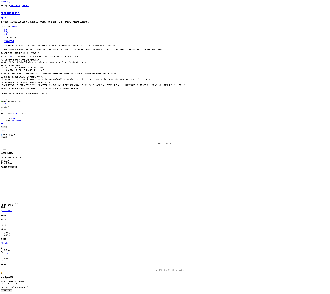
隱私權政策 (174, 270)
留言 (16, 113)
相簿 (5, 30)
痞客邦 (13, 113)
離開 (10, 290)
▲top (2, 123)
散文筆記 (14, 118)
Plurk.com (16, 203)
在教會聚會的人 (10, 13)
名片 (5, 34)
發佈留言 (3, 137)
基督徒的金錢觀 (16, 120)
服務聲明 (181, 270)
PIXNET (152, 270)
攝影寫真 (15, 26)
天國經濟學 (9, 41)
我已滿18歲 (4, 290)
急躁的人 (3, 103)
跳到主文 (3, 18)
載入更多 (3, 126)
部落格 (6, 32)
